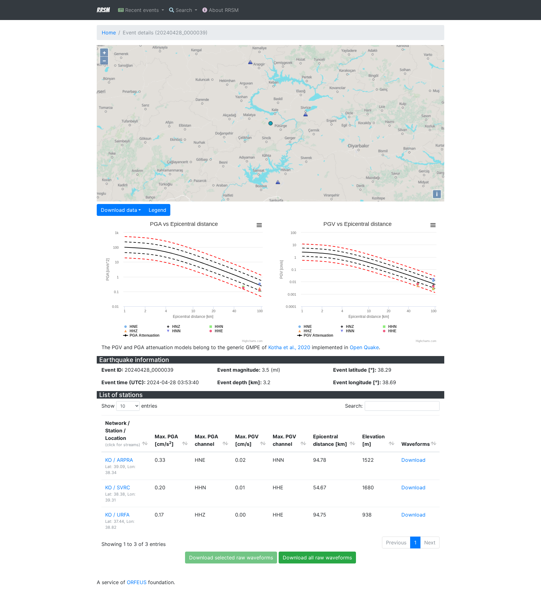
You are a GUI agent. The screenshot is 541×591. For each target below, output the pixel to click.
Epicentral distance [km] (330, 440)
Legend (157, 210)
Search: (354, 406)
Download (413, 460)
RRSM (103, 10)
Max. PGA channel (206, 440)
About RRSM (223, 10)
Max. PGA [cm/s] (166, 440)
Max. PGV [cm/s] (247, 440)
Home (109, 32)
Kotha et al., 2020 (289, 347)
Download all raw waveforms (317, 557)
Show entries (129, 406)
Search (183, 10)
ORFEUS (137, 582)
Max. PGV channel (284, 440)
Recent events (142, 10)
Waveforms (415, 444)
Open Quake (364, 347)
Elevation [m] (373, 440)
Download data (119, 210)
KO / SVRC (117, 487)
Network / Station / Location (122, 433)
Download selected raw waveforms (231, 557)
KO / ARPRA (119, 460)
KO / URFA (117, 515)
